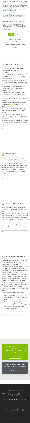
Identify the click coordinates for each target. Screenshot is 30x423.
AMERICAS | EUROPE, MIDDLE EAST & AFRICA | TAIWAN (15, 394)
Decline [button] (19, 34)
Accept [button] (11, 34)
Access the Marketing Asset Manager (15, 399)
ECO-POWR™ (12, 104)
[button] (15, 357)
